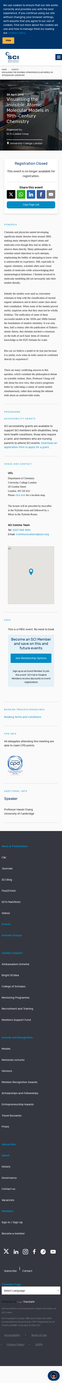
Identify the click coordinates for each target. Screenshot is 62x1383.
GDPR (38, 1344)
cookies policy (16, 33)
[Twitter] (6, 1253)
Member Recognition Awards (19, 1082)
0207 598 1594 (21, 530)
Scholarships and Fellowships (20, 1093)
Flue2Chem (9, 890)
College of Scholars (13, 986)
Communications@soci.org (32, 534)
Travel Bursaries (11, 1115)
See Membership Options (31, 658)
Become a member (13, 1233)
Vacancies (8, 1200)
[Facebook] (34, 1251)
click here (20, 495)
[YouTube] (53, 1251)
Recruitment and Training (17, 1008)
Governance (9, 1178)
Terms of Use (39, 1335)
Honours (7, 1071)
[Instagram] (25, 1251)
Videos (6, 913)
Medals (6, 1048)
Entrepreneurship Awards (18, 1104)
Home (4, 70)
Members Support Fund (16, 1020)
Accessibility (12, 1335)
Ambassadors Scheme (15, 964)
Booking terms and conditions (22, 717)
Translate (29, 1301)
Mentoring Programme (15, 997)
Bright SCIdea (10, 975)
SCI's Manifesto (11, 902)
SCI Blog (7, 879)
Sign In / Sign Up (12, 1222)
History (6, 1166)
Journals (7, 868)
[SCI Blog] (43, 1251)
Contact (27, 1271)
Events (15, 70)
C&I (4, 857)
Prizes (5, 1126)
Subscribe (10, 1271)
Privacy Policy (15, 1344)
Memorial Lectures (13, 1060)
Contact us (8, 1189)
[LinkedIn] (16, 1251)
